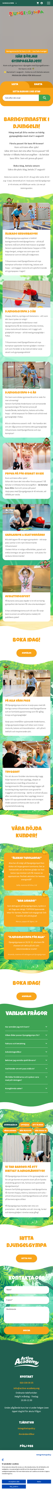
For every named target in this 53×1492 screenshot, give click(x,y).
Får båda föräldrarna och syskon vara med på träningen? (26, 1078)
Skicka (26, 1331)
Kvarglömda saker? (26, 1088)
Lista (15, 84)
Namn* (9, 1289)
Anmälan (26, 653)
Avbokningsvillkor (26, 1051)
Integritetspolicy (26, 1428)
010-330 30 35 (26, 1382)
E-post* (9, 1300)
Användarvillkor (26, 1434)
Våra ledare (10, 1131)
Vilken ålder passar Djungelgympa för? (26, 1035)
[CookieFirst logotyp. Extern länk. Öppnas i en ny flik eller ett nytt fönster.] (3, 1459)
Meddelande (11, 1309)
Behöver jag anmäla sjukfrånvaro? (26, 1060)
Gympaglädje (10, 1125)
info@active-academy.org (26, 1388)
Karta (38, 84)
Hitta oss (26, 1259)
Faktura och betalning (26, 1043)
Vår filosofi (25, 1131)
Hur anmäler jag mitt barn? (26, 1026)
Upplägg (25, 1125)
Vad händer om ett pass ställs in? (26, 1068)
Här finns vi (40, 1131)
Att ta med (38, 1125)
